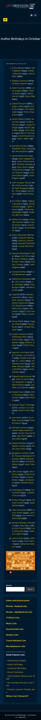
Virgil (14, 294)
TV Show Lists (12, 618)
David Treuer (24, 410)
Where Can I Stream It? (17, 696)
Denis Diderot (18, 119)
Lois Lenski (20, 282)
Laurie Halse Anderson (22, 430)
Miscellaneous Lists (15, 646)
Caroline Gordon (19, 146)
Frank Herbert (22, 185)
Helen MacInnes (24, 161)
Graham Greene (19, 83)
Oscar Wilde (17, 321)
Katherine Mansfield (21, 279)
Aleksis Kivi (17, 219)
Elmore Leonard (25, 240)
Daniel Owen (18, 392)
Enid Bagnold (18, 490)
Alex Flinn (21, 436)
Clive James (22, 167)
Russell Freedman (26, 243)
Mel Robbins (21, 151)
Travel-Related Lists (16, 640)
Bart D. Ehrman (28, 133)
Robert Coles (18, 262)
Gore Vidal (30, 96)
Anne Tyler (30, 464)
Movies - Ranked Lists (16, 606)
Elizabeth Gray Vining (22, 148)
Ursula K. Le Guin (26, 407)
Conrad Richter (19, 272)
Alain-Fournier (18, 88)
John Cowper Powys (21, 182)
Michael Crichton (20, 427)
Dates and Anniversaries (18, 600)
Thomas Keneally (25, 164)
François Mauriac (26, 238)
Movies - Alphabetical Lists (19, 612)
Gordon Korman (25, 433)
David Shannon (25, 136)
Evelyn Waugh (18, 500)
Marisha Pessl (27, 483)
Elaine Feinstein (19, 443)
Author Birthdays (15, 664)
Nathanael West (19, 337)
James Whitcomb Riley (22, 156)
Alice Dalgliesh (25, 159)
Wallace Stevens (20, 81)
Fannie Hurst (26, 358)
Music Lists (11, 623)
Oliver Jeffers (23, 138)
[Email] (31, 15)
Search (9, 585)
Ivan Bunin (17, 417)
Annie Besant (18, 68)
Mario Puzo (17, 308)
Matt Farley (28, 194)
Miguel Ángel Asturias (22, 376)
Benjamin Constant (21, 453)
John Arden (17, 471)
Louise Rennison (26, 246)
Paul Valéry (25, 525)
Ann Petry (25, 256)
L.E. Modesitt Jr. (19, 382)
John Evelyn (17, 538)
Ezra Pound (19, 528)
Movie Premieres (15, 672)
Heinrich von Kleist (21, 352)
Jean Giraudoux (19, 510)
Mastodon (22, 717)
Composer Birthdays (16, 668)
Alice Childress (21, 259)
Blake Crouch (28, 314)
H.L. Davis (20, 361)
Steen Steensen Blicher (23, 235)
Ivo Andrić (16, 201)
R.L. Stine (16, 191)
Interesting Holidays (16, 660)
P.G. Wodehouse (19, 306)
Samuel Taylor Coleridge (23, 405)
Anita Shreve (18, 170)
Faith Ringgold (21, 188)
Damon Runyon (19, 103)
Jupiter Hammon (19, 334)
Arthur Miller (18, 339)
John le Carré (22, 379)
